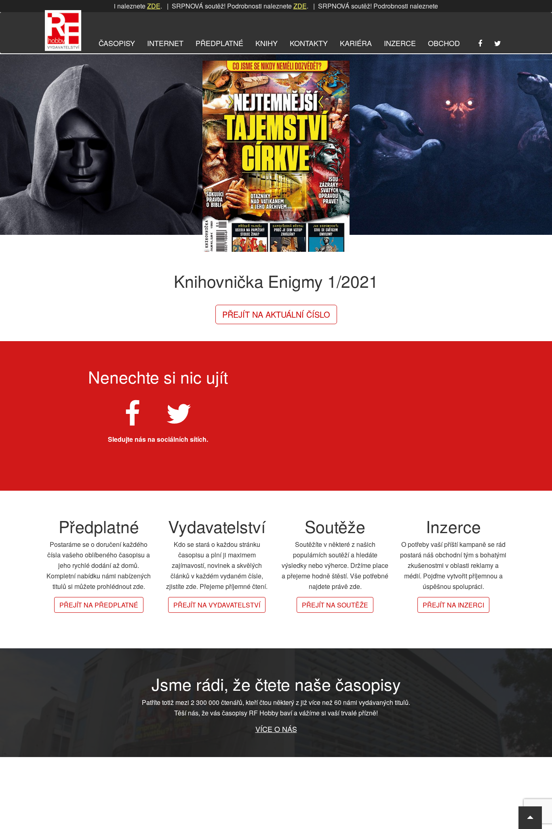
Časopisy (117, 43)
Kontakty (309, 43)
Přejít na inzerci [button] (453, 605)
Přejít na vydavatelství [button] (216, 605)
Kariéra (356, 43)
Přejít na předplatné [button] (98, 605)
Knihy (266, 43)
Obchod (444, 43)
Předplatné (219, 43)
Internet (165, 43)
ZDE (131, 6)
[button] (530, 817)
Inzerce (400, 43)
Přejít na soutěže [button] (335, 605)
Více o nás (276, 729)
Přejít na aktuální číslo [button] (276, 314)
